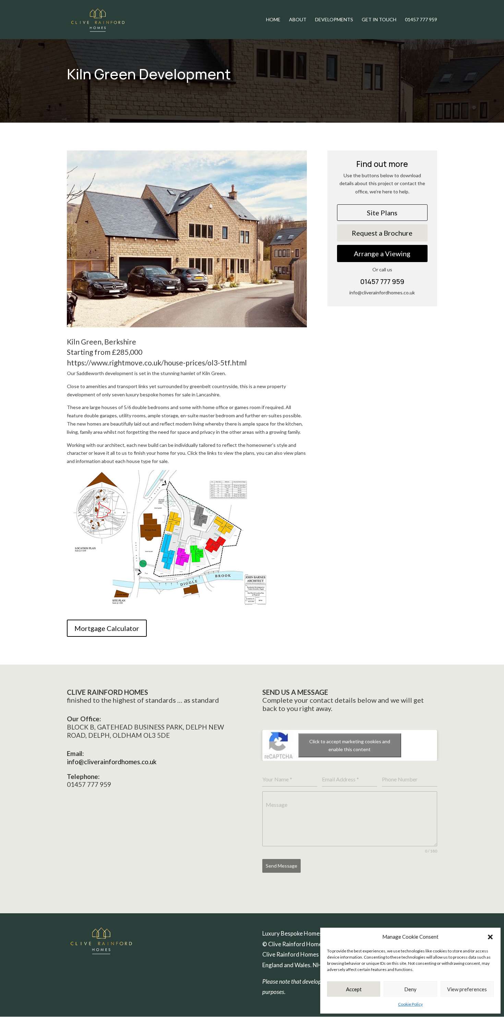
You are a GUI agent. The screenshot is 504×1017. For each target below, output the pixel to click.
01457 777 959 (421, 19)
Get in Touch (379, 19)
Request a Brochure (382, 233)
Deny (410, 989)
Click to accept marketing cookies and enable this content (349, 745)
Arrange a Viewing (382, 253)
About (298, 19)
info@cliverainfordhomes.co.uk (112, 762)
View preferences (467, 989)
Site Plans (382, 212)
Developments (334, 19)
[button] (490, 937)
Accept (354, 989)
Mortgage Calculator (106, 628)
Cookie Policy (410, 1004)
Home (273, 19)
